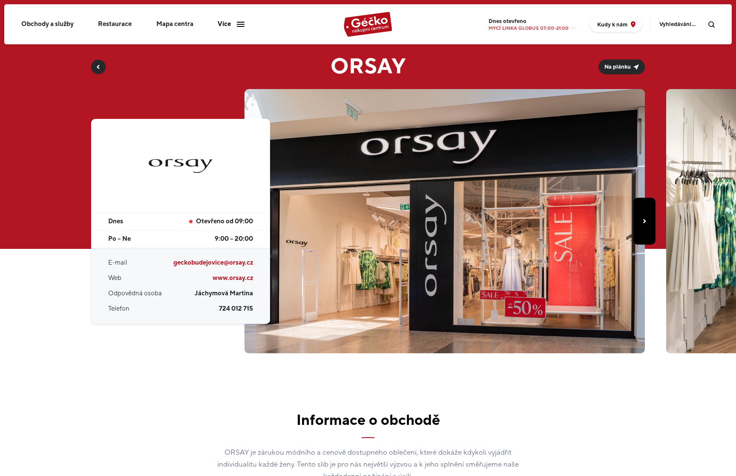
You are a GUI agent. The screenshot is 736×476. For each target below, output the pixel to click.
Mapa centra (174, 24)
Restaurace (115, 24)
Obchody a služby (47, 24)
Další (644, 221)
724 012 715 (236, 309)
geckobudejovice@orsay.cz (213, 263)
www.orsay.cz (233, 278)
